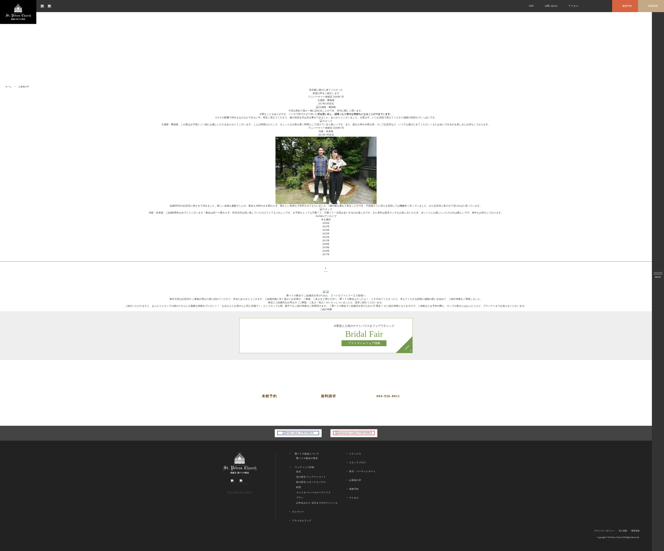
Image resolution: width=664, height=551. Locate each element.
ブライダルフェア (597, 6)
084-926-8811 (388, 396)
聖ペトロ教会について (307, 453)
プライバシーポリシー (604, 531)
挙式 (298, 471)
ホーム (8, 86)
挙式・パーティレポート (362, 471)
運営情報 (635, 531)
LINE (531, 6)
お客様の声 (355, 480)
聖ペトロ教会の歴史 (307, 458)
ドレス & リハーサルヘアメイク (313, 492)
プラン (299, 497)
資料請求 (653, 6)
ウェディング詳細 (304, 467)
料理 (298, 487)
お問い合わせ (551, 6)
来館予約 (627, 6)
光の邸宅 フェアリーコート (311, 477)
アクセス (574, 6)
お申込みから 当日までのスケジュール (317, 503)
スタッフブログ (357, 462)
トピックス (355, 453)
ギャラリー (298, 512)
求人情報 (623, 531)
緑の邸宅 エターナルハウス (311, 482)
